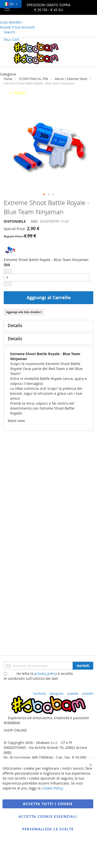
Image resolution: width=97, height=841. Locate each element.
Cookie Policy (52, 788)
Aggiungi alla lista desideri (23, 312)
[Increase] (8, 284)
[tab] (48, 326)
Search (9, 32)
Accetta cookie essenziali (48, 816)
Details (15, 325)
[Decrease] (8, 271)
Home (8, 79)
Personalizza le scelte (48, 829)
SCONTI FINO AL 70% (33, 79)
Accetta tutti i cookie (48, 803)
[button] (44, 194)
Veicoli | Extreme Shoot (71, 79)
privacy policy (45, 673)
